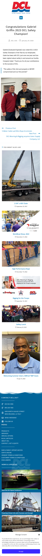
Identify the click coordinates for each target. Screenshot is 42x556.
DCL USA (14, 41)
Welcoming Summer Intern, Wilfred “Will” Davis (21, 376)
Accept (21, 551)
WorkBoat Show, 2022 (21, 234)
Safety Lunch (21, 324)
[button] (39, 535)
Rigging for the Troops (21, 298)
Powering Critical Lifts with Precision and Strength (17, 513)
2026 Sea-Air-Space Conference (12, 490)
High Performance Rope (21, 269)
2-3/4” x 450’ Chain (21, 203)
